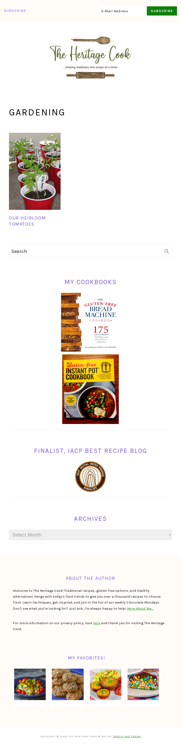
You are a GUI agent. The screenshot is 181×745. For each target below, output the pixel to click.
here (96, 623)
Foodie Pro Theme (127, 736)
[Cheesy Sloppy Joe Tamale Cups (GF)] (105, 684)
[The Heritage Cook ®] (90, 81)
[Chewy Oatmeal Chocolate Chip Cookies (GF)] (67, 684)
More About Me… (140, 609)
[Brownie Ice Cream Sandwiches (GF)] (143, 684)
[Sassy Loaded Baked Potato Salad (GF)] (30, 684)
